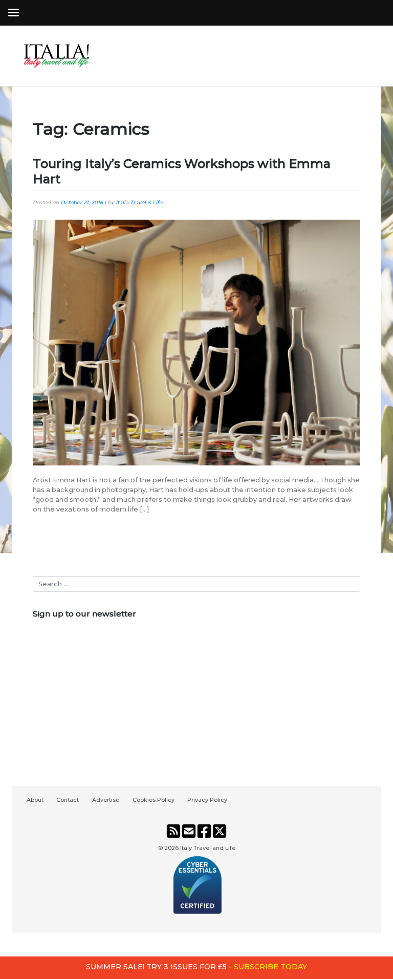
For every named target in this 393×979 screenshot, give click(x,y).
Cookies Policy (153, 799)
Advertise (105, 799)
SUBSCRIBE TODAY (270, 966)
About (35, 799)
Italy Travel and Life (207, 848)
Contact (67, 799)
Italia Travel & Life (139, 202)
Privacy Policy (207, 799)
